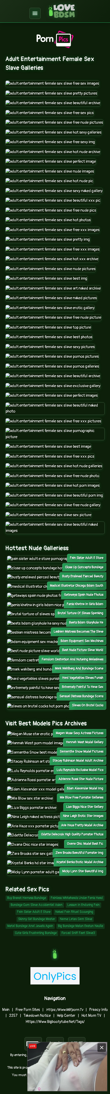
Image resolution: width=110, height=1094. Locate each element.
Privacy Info (98, 1009)
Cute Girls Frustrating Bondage (36, 933)
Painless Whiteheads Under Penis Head (77, 898)
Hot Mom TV (91, 1015)
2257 (13, 1015)
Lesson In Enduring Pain (83, 905)
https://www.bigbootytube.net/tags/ (55, 1021)
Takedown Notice (37, 1015)
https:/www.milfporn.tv (64, 1009)
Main (5, 1009)
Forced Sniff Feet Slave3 (78, 933)
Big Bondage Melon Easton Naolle (80, 926)
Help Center (66, 1015)
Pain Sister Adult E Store (33, 912)
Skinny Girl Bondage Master (36, 919)
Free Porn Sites (27, 1009)
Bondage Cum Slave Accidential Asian (36, 905)
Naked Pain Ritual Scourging (74, 912)
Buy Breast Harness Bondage (26, 898)
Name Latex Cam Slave (76, 919)
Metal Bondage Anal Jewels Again (30, 926)
